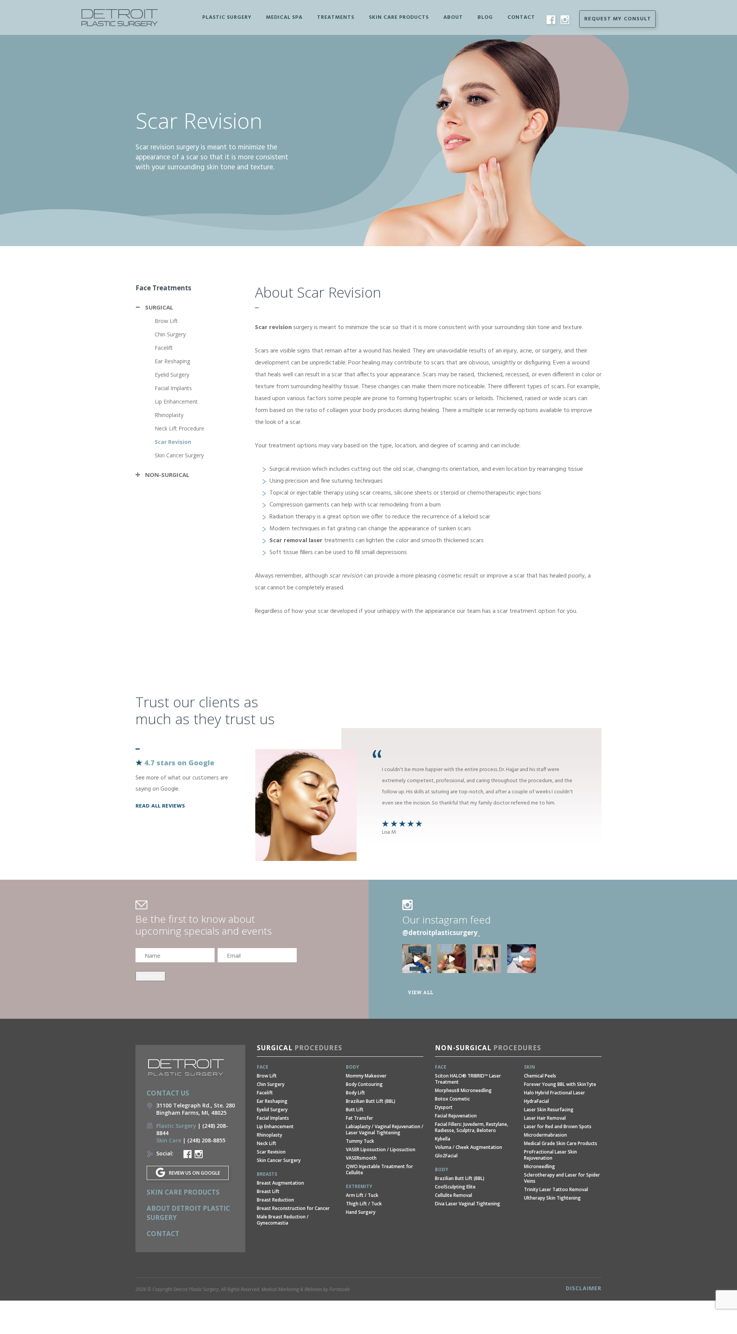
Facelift (164, 347)
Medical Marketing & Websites (291, 1289)
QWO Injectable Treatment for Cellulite (379, 1169)
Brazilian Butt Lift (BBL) (370, 1101)
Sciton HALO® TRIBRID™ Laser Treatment (468, 1078)
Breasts (267, 1174)
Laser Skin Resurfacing (548, 1109)
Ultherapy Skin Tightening (552, 1198)
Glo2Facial (446, 1155)
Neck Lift (266, 1143)
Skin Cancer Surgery (179, 455)
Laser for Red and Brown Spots (558, 1126)
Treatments (335, 17)
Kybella (442, 1138)
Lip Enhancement (176, 401)
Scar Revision (173, 441)
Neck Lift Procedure (179, 428)
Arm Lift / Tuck (362, 1195)
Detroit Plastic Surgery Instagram (199, 1154)
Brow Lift (166, 320)
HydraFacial (536, 1101)
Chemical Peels (540, 1075)
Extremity (359, 1186)
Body (352, 1067)
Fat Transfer (359, 1118)
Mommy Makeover (366, 1075)
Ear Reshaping (172, 361)
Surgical (159, 307)
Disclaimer (583, 1288)
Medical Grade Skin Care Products (560, 1143)
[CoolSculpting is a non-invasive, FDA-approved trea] (416, 958)
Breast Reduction (275, 1200)
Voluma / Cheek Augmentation (468, 1147)
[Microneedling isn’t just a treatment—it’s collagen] (451, 958)
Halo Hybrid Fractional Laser (554, 1092)
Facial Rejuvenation (456, 1115)
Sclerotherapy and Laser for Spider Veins (562, 1178)
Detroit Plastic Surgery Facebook (187, 1154)
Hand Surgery (360, 1212)
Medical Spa (284, 17)
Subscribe (150, 976)
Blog (485, 17)
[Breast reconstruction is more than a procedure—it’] (486, 958)
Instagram (564, 19)
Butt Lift (355, 1109)
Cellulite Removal (453, 1195)
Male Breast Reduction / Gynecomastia (283, 1219)
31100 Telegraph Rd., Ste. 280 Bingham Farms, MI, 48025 (195, 1109)
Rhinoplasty (169, 415)
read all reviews (160, 806)
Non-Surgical (167, 474)
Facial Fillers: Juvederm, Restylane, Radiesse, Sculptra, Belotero (471, 1127)
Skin (529, 1067)
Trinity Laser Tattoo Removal (556, 1189)
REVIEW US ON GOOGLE (194, 1173)
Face (262, 1067)
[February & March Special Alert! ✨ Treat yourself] (521, 958)
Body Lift (355, 1092)
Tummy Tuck (360, 1141)
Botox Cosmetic (452, 1099)
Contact (521, 17)
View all (420, 992)
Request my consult (617, 19)
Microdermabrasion (545, 1135)
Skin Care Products (399, 17)
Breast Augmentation (280, 1183)
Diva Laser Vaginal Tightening (467, 1203)
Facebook (550, 19)
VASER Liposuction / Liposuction (380, 1149)
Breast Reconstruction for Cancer (293, 1208)
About (453, 17)
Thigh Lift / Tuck (364, 1203)
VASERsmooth (361, 1158)
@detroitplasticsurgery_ (441, 932)
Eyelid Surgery (172, 374)
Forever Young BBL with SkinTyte (560, 1084)
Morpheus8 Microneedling (463, 1090)
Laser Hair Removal (545, 1118)
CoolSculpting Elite (455, 1186)
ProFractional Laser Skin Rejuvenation (550, 1155)
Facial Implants (173, 388)
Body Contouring (364, 1084)
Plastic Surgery (226, 17)
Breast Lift (268, 1191)
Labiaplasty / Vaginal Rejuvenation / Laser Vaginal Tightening (384, 1129)
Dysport (444, 1107)
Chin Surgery (170, 334)
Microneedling (539, 1166)
